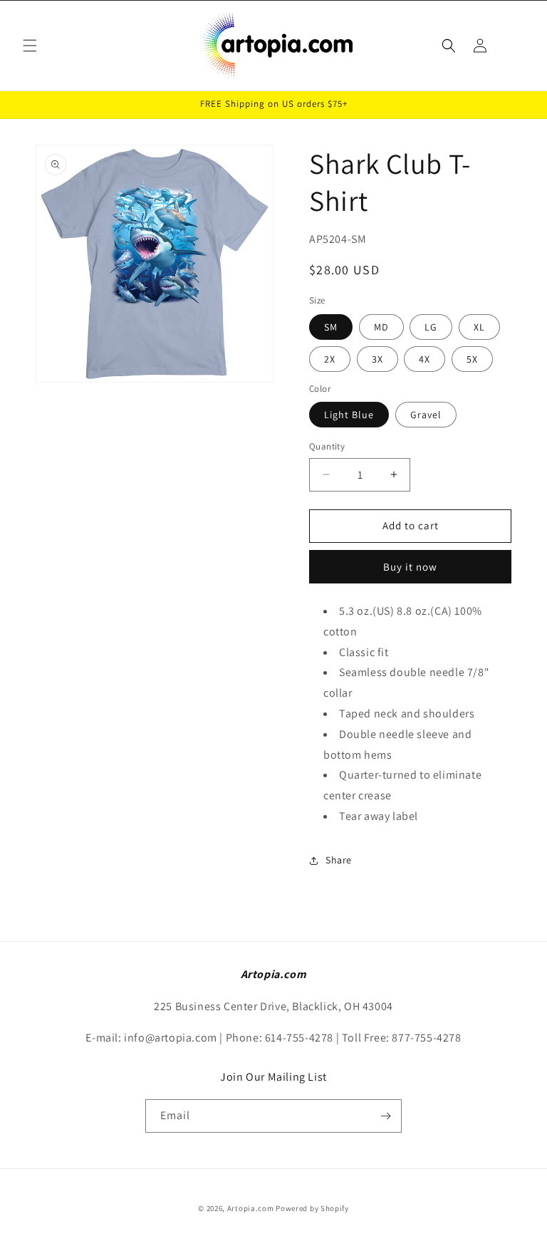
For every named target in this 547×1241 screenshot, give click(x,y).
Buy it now (410, 566)
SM (331, 327)
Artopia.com (250, 1208)
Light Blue (349, 414)
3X (377, 359)
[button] (30, 45)
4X (424, 359)
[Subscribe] (385, 1116)
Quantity (327, 446)
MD (381, 327)
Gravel (426, 414)
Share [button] (338, 859)
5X (472, 359)
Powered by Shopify (312, 1208)
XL (479, 327)
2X (329, 359)
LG (430, 327)
